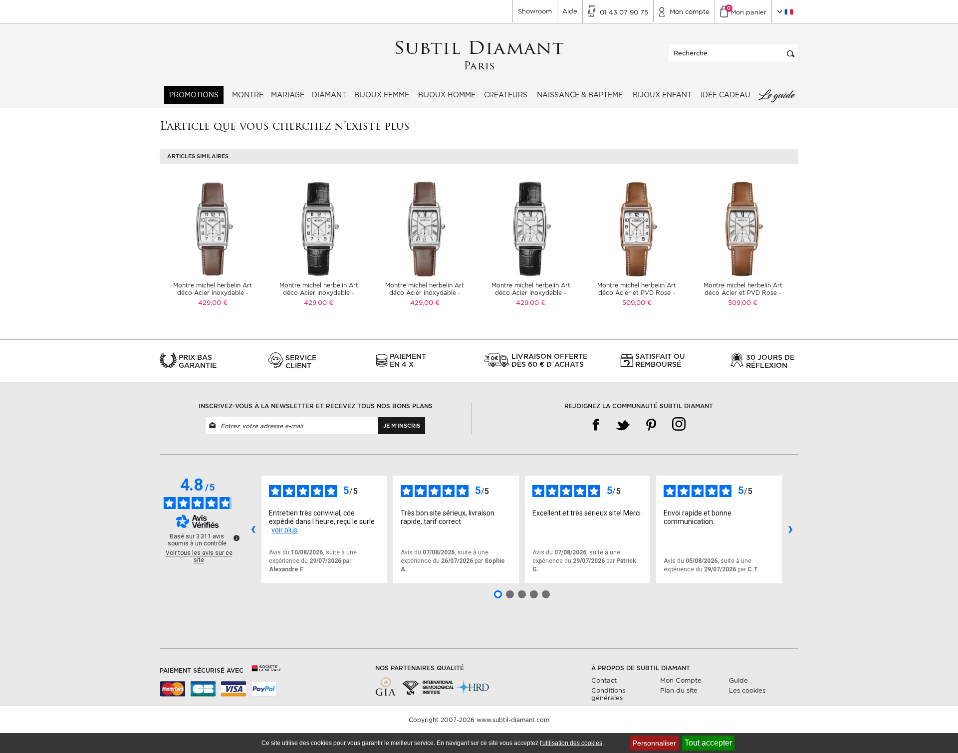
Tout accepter (708, 743)
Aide (569, 11)
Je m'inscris (401, 425)
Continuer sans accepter (923, 726)
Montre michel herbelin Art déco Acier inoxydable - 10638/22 (318, 292)
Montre (247, 95)
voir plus (284, 530)
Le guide (776, 95)
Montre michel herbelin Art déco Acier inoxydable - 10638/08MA (424, 292)
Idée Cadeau (725, 95)
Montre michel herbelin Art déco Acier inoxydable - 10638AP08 (530, 292)
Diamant (329, 95)
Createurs (505, 95)
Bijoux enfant (662, 95)
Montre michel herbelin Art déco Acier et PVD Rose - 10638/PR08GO (743, 292)
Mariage (287, 95)
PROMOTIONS (194, 95)
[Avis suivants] (790, 529)
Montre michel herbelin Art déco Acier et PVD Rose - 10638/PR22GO (636, 292)
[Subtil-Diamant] (479, 55)
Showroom (535, 11)
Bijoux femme (381, 95)
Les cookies (747, 690)
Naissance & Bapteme (580, 95)
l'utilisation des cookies (571, 743)
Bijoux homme (447, 95)
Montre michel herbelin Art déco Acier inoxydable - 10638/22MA (212, 292)
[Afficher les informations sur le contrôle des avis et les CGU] (236, 538)
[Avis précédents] (253, 529)
